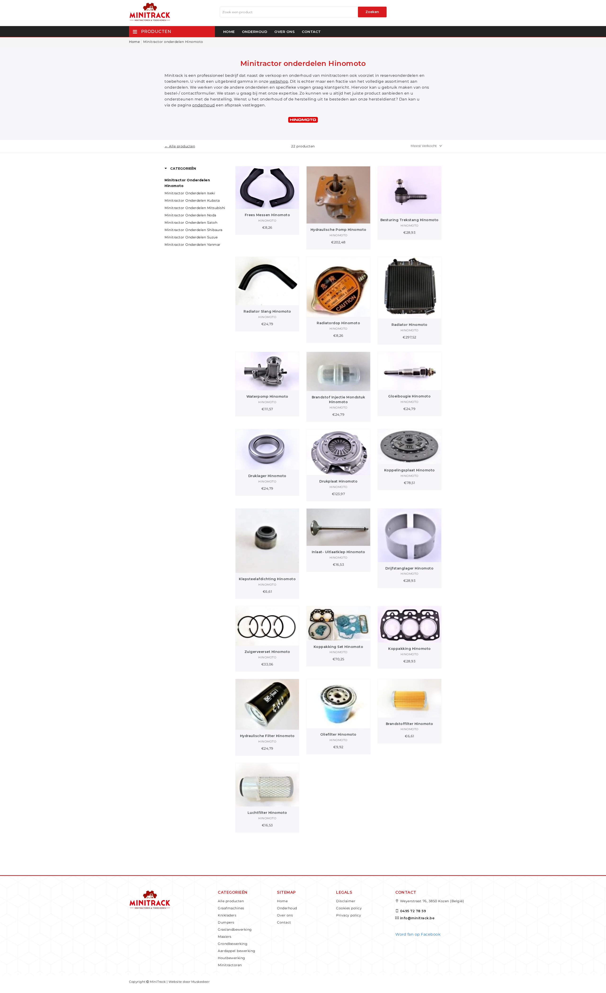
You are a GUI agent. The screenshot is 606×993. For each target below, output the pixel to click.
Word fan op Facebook (418, 934)
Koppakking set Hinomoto (338, 647)
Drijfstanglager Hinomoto (409, 568)
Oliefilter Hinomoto (338, 734)
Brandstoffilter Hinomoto (409, 724)
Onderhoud (254, 31)
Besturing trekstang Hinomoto (409, 220)
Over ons (284, 31)
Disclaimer (345, 901)
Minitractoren (230, 965)
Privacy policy (348, 915)
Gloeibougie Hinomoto (409, 396)
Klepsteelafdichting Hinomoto (267, 579)
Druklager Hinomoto (267, 476)
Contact (311, 31)
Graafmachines (231, 908)
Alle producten (231, 901)
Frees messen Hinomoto (267, 215)
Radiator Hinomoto (410, 325)
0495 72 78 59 (413, 911)
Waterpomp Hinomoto (267, 396)
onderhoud (203, 105)
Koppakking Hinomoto (409, 649)
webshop (279, 81)
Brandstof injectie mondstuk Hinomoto (338, 399)
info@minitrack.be (417, 918)
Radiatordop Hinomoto (338, 323)
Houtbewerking (231, 958)
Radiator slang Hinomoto (267, 311)
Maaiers (225, 936)
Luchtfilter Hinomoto (267, 813)
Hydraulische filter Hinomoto (267, 736)
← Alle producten (180, 146)
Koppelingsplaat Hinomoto (409, 470)
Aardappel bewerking (236, 951)
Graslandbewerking (235, 929)
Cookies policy (349, 908)
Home (229, 31)
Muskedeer (200, 982)
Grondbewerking (232, 944)
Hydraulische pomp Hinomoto (338, 230)
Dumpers (226, 922)
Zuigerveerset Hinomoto (267, 652)
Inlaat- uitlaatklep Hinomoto (338, 552)
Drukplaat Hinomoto (338, 481)
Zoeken (372, 12)
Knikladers (227, 915)
